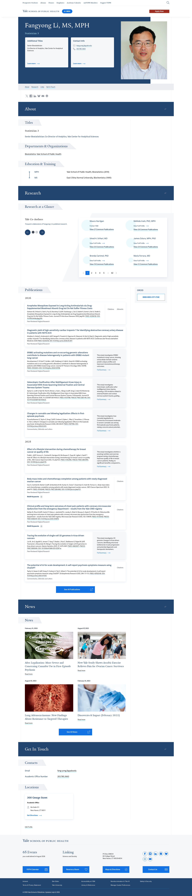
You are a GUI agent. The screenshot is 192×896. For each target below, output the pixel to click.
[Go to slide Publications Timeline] (27, 232)
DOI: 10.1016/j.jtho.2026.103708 (49, 368)
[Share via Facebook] (31, 96)
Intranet (25, 881)
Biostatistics (30, 154)
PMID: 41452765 (66, 460)
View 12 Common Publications (146, 264)
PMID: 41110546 (97, 517)
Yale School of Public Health (49, 154)
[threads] (145, 859)
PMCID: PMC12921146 (79, 398)
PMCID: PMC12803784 (80, 460)
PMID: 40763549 (95, 574)
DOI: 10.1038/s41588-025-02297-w (49, 548)
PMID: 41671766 (69, 424)
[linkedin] (155, 854)
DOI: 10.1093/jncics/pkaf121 (71, 489)
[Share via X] (27, 96)
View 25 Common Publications (102, 247)
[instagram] (150, 854)
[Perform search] (168, 2)
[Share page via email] (43, 96)
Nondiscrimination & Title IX (120, 881)
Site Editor (55, 881)
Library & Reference (88, 885)
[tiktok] (161, 854)
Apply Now (159, 11)
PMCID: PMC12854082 (53, 489)
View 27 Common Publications (102, 229)
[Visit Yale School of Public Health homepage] (45, 841)
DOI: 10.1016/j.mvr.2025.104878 (48, 519)
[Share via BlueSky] (39, 96)
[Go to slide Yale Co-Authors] (33, 232)
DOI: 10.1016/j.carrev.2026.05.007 (61, 341)
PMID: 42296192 (90, 316)
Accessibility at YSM (88, 881)
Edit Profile (28, 827)
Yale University (57, 885)
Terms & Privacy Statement (32, 885)
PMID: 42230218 (43, 341)
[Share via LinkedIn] (35, 96)
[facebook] (145, 854)
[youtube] (150, 859)
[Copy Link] (165, 109)
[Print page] (47, 96)
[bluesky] (166, 854)
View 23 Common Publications (146, 247)
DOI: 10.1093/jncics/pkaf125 (36, 462)
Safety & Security (146, 881)
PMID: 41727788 (65, 398)
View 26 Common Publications (146, 229)
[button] (144, 50)
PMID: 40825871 (73, 546)
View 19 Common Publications (102, 264)
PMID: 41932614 (32, 368)
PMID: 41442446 (38, 489)
